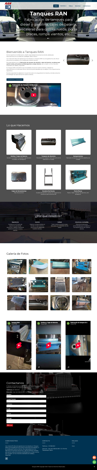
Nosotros (77, 6)
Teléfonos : (45, 446)
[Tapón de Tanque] (60, 302)
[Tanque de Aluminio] (38, 302)
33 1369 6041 (88, 1)
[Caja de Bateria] (17, 266)
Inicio (56, 6)
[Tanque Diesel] (81, 302)
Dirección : (45, 448)
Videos (71, 6)
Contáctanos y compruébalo (14, 79)
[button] (2, 20)
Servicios (63, 6)
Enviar (10, 425)
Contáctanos (86, 6)
